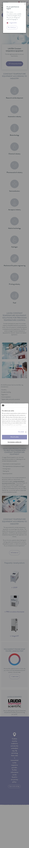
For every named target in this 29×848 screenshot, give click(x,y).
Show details (21, 432)
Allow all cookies (14, 437)
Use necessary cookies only (14, 442)
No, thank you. (12, 27)
